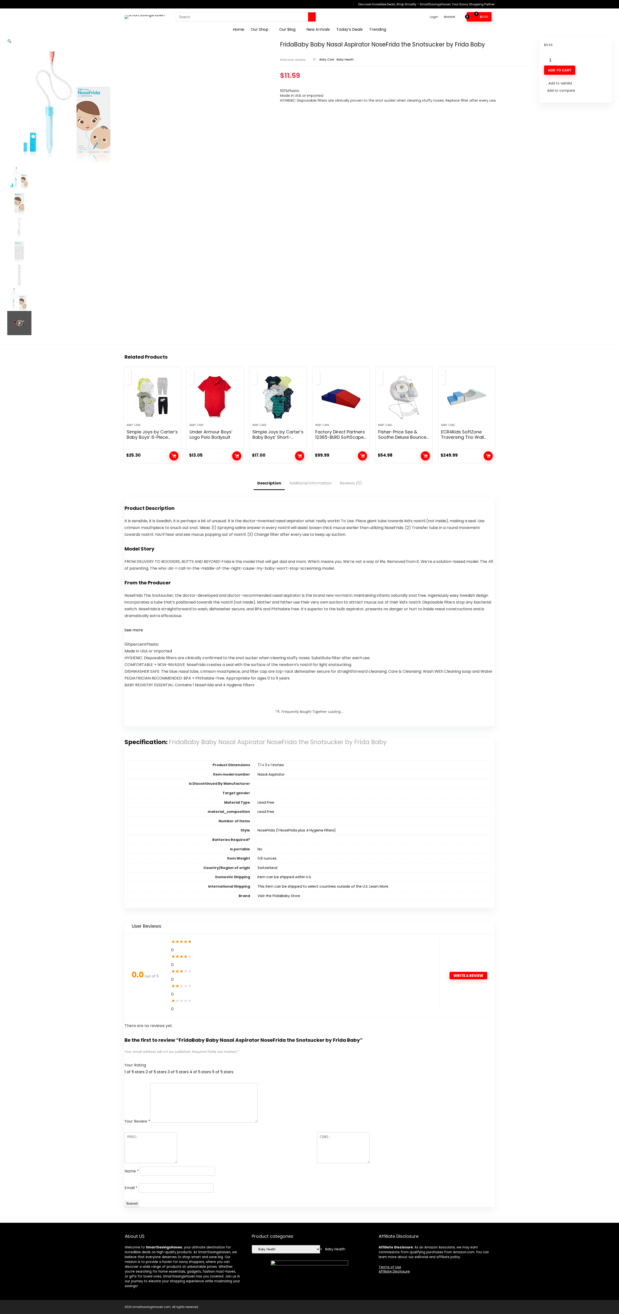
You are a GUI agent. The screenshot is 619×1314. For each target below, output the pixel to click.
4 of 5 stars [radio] (200, 1072)
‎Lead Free (266, 802)
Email (131, 1188)
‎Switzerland (267, 867)
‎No (260, 849)
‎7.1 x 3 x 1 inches (271, 765)
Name (132, 1171)
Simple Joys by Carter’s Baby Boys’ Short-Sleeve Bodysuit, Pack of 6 (277, 440)
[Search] (312, 17)
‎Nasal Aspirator (271, 774)
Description (269, 483)
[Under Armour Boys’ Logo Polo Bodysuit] (215, 397)
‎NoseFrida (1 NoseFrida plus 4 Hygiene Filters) (297, 830)
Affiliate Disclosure (394, 1271)
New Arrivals (318, 29)
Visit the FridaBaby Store (279, 895)
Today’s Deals (349, 29)
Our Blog (287, 29)
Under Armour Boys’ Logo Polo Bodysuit (211, 434)
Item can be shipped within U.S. (285, 877)
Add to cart (559, 70)
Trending (377, 29)
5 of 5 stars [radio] (222, 1072)
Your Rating (135, 1065)
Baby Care (326, 59)
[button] (9, 41)
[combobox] (332, 1249)
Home (238, 29)
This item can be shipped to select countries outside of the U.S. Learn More (323, 886)
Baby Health (345, 59)
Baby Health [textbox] (332, 1249)
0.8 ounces (267, 858)
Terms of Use (390, 1267)
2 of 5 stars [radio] (156, 1072)
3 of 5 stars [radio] (178, 1072)
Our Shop (259, 29)
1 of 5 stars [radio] (135, 1072)
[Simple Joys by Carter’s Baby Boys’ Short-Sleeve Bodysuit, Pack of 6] (278, 397)
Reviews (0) (351, 483)
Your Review (137, 1121)
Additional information (310, 483)
